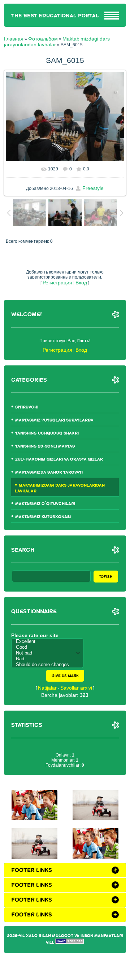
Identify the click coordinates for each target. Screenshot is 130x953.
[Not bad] (49, 653)
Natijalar (47, 688)
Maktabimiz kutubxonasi (43, 517)
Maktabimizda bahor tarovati (49, 472)
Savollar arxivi (76, 688)
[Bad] (49, 659)
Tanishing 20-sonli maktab (45, 446)
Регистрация (57, 282)
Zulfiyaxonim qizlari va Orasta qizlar (59, 459)
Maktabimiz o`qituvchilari (45, 504)
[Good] (49, 647)
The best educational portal (55, 15)
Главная (13, 39)
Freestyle (93, 188)
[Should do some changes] (49, 665)
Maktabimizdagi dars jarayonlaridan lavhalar (60, 488)
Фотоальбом (43, 39)
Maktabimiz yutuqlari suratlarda (54, 420)
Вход (81, 282)
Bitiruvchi (26, 407)
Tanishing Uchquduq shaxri (47, 433)
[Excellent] (49, 641)
